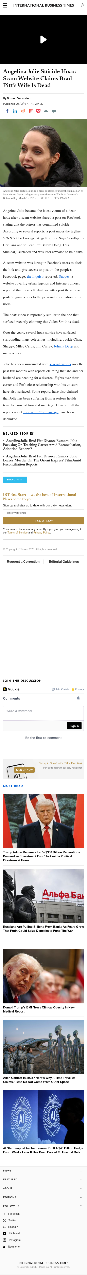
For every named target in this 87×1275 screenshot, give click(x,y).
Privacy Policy (41, 532)
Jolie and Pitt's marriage (40, 411)
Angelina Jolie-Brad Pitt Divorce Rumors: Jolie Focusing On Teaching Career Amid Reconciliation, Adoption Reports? (42, 445)
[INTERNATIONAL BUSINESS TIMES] (44, 6)
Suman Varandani (19, 98)
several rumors (60, 363)
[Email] (46, 111)
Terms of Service (17, 532)
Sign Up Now (24, 770)
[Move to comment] (54, 111)
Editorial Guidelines (64, 561)
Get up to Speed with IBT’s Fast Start (60, 763)
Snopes (64, 276)
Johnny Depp (63, 346)
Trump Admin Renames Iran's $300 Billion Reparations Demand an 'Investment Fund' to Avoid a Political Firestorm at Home (41, 856)
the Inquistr (35, 276)
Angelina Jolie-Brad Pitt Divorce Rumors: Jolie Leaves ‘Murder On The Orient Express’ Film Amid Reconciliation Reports (42, 461)
